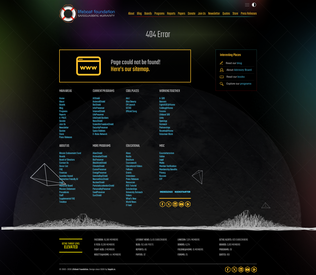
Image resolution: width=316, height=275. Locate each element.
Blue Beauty (131, 102)
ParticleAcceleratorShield (103, 186)
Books (128, 156)
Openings (163, 121)
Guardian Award (66, 176)
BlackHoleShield (99, 163)
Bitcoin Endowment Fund (70, 153)
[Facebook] (162, 204)
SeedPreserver (99, 192)
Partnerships (164, 128)
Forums (162, 111)
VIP (160, 179)
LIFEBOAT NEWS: (143, 240)
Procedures (64, 192)
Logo (61, 182)
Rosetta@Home (166, 131)
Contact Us (64, 163)
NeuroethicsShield (100, 179)
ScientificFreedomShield (103, 124)
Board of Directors (67, 160)
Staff (61, 195)
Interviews (130, 176)
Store (235, 14)
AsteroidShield (99, 102)
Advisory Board (243, 69)
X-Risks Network (100, 134)
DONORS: (181, 245)
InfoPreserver (98, 108)
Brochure (130, 160)
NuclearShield (98, 182)
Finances (63, 173)
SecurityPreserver (100, 128)
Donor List (63, 166)
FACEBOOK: (99, 240)
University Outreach (134, 192)
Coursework (131, 163)
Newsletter (214, 14)
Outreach (163, 124)
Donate (191, 14)
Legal (161, 160)
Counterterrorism (166, 153)
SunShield (97, 195)
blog (239, 63)
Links (161, 118)
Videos (129, 195)
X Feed (129, 205)
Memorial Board (66, 186)
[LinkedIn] (175, 204)
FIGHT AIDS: (99, 250)
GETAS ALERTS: (225, 240)
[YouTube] (181, 204)
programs (245, 83)
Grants (129, 173)
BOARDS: (223, 245)
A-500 (162, 98)
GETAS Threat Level (71, 246)
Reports (171, 14)
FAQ (61, 169)
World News (131, 202)
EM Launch (130, 105)
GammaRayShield (100, 176)
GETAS (128, 108)
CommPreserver (99, 169)
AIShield (96, 98)
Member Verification (167, 166)
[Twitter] (168, 204)
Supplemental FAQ (67, 199)
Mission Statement (67, 189)
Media (161, 163)
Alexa (128, 153)
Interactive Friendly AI (68, 179)
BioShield (97, 105)
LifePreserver (98, 115)
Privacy (162, 173)
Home (61, 98)
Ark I (128, 98)
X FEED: (97, 245)
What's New (131, 199)
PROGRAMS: (224, 250)
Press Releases (249, 14)
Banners (162, 102)
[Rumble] (187, 204)
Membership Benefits (168, 169)
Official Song (131, 111)
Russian (162, 176)
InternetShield (99, 111)
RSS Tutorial (131, 186)
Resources (130, 182)
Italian (162, 156)
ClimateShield (98, 166)
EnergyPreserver (99, 173)
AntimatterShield (100, 156)
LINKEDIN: (182, 240)
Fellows (129, 169)
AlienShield (97, 153)
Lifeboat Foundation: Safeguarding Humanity (87, 14)
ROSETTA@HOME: (101, 255)
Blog (139, 14)
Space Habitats (99, 131)
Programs (159, 14)
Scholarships (131, 189)
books (241, 76)
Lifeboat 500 (164, 115)
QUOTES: (222, 255)
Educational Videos (134, 166)
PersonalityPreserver (101, 189)
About (131, 14)
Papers (181, 14)
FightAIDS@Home (167, 105)
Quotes (226, 14)
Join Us (202, 14)
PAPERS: (139, 255)
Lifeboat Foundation (80, 269)
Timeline (62, 202)
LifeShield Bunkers (100, 118)
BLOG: (138, 245)
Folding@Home (166, 108)
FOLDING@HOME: (185, 250)
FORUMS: (181, 255)
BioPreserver (98, 160)
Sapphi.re (111, 269)
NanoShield (97, 121)
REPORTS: (140, 250)
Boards (148, 14)
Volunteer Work (166, 134)
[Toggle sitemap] (247, 5)
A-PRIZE (62, 118)
